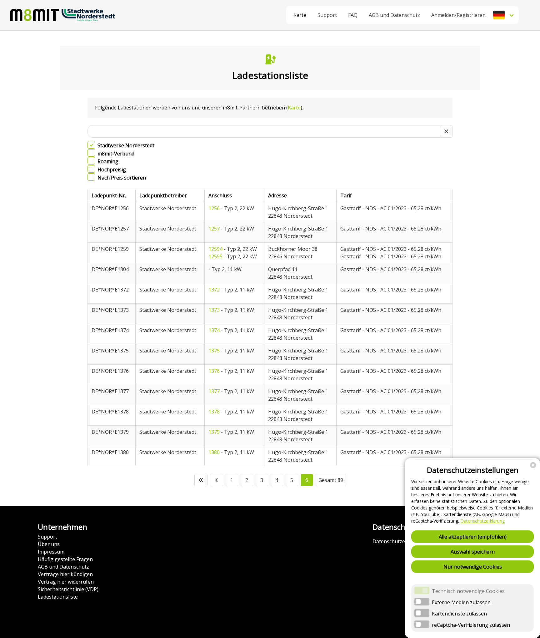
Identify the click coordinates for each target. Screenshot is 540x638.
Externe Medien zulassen (461, 602)
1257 (214, 228)
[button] (504, 15)
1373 (214, 309)
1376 (214, 370)
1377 (214, 391)
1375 (214, 350)
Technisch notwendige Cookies (468, 591)
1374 (214, 330)
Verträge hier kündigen (65, 574)
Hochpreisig (112, 169)
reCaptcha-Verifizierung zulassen (471, 624)
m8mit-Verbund (116, 153)
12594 (215, 249)
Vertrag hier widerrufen (66, 581)
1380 (214, 452)
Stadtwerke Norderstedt (126, 145)
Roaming (108, 161)
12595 (215, 256)
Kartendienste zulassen (459, 613)
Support (47, 536)
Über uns (49, 544)
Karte (299, 15)
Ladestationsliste (58, 596)
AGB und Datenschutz (63, 566)
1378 (214, 411)
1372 (214, 289)
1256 (214, 208)
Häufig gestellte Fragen (65, 559)
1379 (214, 431)
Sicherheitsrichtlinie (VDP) (68, 589)
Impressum (51, 551)
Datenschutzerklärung (482, 521)
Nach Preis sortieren (122, 177)
